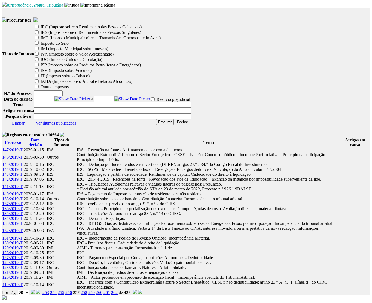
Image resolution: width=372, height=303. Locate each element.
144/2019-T (12, 169)
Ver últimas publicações (56, 123)
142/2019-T (12, 179)
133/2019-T (12, 223)
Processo (13, 142)
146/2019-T (12, 157)
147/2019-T (12, 149)
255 (61, 292)
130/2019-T (12, 243)
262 (114, 292)
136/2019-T (12, 208)
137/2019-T (12, 203)
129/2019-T (12, 248)
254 (53, 292)
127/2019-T (12, 257)
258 (84, 292)
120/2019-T (12, 277)
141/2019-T (12, 186)
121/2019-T (12, 272)
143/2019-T (12, 174)
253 (45, 292)
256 (68, 292)
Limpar (18, 123)
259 (91, 292)
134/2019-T (12, 218)
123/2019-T (12, 267)
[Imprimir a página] (97, 5)
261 (106, 292)
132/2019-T (12, 230)
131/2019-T (12, 238)
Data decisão (35, 142)
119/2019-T (12, 284)
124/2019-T (12, 262)
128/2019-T (12, 252)
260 (99, 292)
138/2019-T (12, 198)
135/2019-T (12, 213)
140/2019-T (12, 194)
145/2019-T (12, 164)
